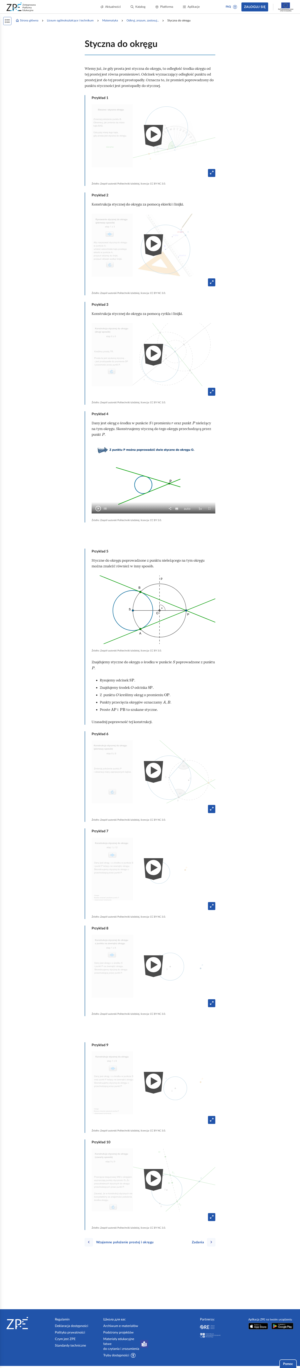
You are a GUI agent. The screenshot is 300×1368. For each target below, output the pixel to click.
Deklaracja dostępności (71, 1326)
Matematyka (110, 20)
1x (201, 509)
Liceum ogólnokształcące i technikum (70, 20)
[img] (153, 610)
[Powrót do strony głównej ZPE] (21, 7)
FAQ (228, 7)
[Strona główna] (29, 1323)
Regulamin (62, 1319)
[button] (235, 7)
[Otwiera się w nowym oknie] (258, 1326)
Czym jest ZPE (65, 1339)
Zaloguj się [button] (255, 7)
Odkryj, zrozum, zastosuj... (143, 20)
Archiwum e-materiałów (120, 1326)
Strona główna (29, 20)
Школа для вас (114, 1319)
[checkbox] (105, 509)
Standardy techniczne (70, 1345)
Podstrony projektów (118, 1332)
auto (188, 509)
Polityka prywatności (70, 1332)
